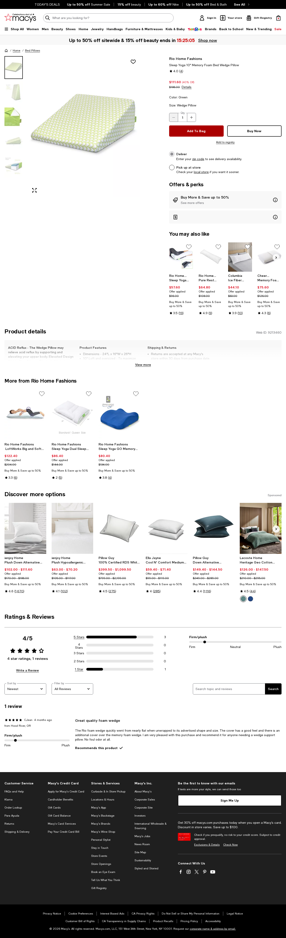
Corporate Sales (145, 799)
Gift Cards (54, 807)
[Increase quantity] (191, 117)
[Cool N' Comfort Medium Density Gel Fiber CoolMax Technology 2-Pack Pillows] (166, 528)
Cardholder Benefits (60, 799)
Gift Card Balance (59, 815)
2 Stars (79, 661)
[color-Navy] (250, 598)
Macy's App (98, 807)
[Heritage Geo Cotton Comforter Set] (261, 528)
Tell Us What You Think (105, 880)
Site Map (140, 852)
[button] (72, 126)
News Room (142, 844)
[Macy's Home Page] (20, 17)
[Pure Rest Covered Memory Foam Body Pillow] (211, 257)
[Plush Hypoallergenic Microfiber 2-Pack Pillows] (72, 528)
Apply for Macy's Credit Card (66, 791)
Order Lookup (13, 807)
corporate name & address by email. (213, 928)
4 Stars (79, 645)
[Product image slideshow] (84, 126)
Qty (183, 112)
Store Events (99, 856)
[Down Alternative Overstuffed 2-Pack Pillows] (214, 528)
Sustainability (143, 860)
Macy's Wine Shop (103, 831)
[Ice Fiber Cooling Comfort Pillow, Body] (240, 257)
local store (201, 172)
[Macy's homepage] (6, 50)
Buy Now (254, 131)
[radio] (243, 598)
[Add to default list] (188, 247)
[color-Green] (243, 598)
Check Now (230, 844)
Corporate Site (144, 807)
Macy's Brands (100, 823)
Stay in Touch (99, 847)
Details (186, 87)
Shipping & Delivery (16, 831)
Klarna (8, 799)
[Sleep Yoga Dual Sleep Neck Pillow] (72, 414)
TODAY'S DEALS (47, 4)
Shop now (207, 40)
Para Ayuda (11, 815)
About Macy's (143, 791)
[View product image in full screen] (34, 190)
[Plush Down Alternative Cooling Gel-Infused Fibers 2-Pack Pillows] (25, 528)
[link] (181, 294)
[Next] (276, 257)
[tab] (13, 67)
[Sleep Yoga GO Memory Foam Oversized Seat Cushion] (119, 414)
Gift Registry (99, 888)
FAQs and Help (14, 791)
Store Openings (101, 864)
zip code (198, 159)
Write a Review (27, 670)
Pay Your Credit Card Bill (63, 831)
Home (16, 50)
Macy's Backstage (102, 815)
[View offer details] (225, 200)
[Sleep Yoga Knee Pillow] (181, 257)
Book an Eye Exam (103, 872)
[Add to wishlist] (133, 61)
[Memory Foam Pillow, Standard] (269, 257)
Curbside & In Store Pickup (108, 791)
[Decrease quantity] (173, 117)
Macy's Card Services (62, 823)
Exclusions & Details (207, 844)
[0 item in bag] (278, 17)
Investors (140, 815)
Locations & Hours (102, 799)
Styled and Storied (146, 868)
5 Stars (79, 637)
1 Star (79, 669)
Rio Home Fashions (185, 58)
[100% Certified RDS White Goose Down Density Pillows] (119, 528)
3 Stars (79, 653)
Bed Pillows (32, 50)
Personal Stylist (100, 839)
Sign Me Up (230, 800)
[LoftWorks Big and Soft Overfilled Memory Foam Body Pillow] (25, 414)
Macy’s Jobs (142, 836)
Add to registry (225, 142)
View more (143, 364)
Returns (9, 823)
